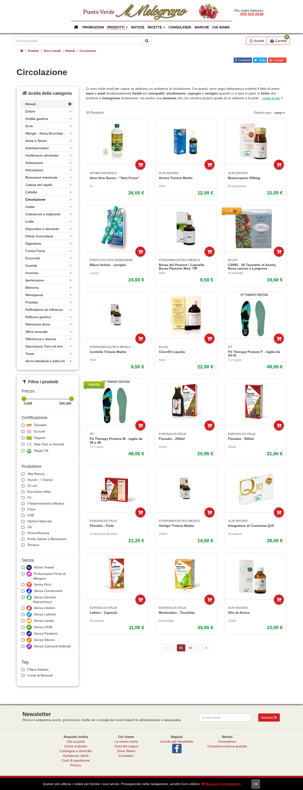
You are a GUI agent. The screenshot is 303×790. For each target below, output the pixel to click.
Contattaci (126, 756)
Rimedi (70, 51)
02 (190, 648)
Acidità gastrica (36, 119)
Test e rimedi (52, 51)
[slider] (24, 398)
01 (181, 648)
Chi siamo (221, 27)
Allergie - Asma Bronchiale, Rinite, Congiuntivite (49, 133)
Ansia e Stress (36, 141)
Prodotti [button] (116, 27)
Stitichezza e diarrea (40, 339)
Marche (202, 27)
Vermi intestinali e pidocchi (45, 361)
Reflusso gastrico (38, 317)
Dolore (30, 111)
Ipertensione (34, 280)
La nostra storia (126, 741)
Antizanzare (34, 163)
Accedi (258, 41)
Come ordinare (75, 746)
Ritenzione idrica (37, 324)
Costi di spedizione (76, 760)
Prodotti (33, 51)
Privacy (75, 765)
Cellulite (31, 192)
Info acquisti (76, 741)
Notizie (137, 27)
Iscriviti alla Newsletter (176, 741)
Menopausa (34, 295)
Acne (29, 126)
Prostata (31, 302)
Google (279, 60)
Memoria (32, 287)
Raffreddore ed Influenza (44, 309)
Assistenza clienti (76, 756)
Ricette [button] (155, 27)
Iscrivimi (267, 717)
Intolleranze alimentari (41, 155)
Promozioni (93, 27)
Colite (29, 221)
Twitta (262, 60)
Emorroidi (32, 258)
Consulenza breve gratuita (227, 746)
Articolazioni (34, 170)
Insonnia (31, 273)
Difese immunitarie (39, 236)
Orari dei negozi (126, 746)
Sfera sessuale (36, 332)
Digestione (33, 243)
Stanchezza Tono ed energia (46, 346)
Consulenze (180, 27)
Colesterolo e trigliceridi (42, 214)
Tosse (29, 354)
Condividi (243, 60)
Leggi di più (271, 98)
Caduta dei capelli (38, 185)
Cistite (30, 207)
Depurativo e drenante (42, 229)
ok (256, 784)
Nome (279, 113)
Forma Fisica (35, 251)
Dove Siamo (126, 751)
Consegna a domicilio (76, 751)
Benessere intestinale (41, 177)
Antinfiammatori (37, 148)
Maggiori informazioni (223, 784)
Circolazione (35, 199)
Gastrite (31, 265)
